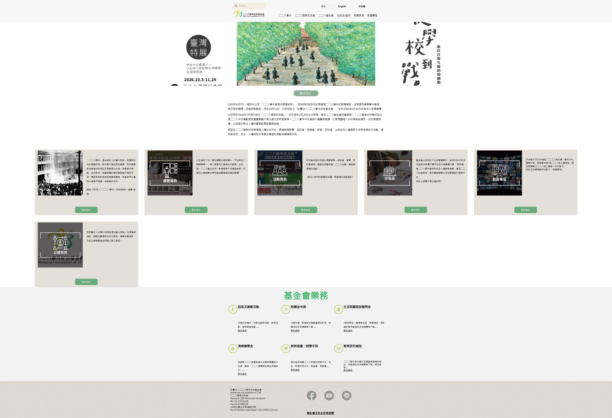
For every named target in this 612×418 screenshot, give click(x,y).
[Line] (346, 395)
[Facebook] (311, 395)
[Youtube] (329, 395)
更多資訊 (242, 330)
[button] (285, 15)
